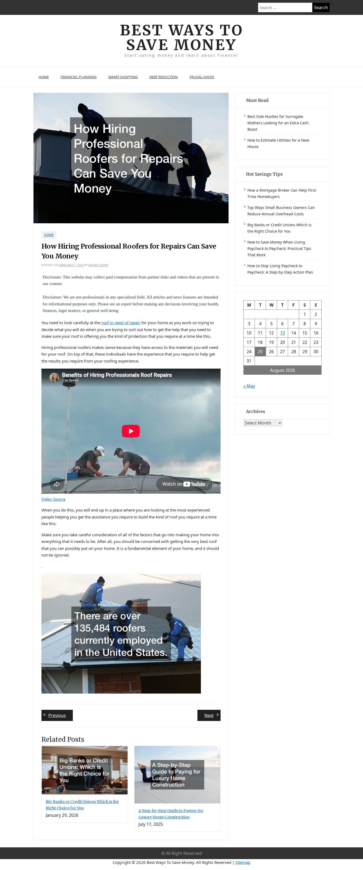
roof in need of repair (120, 322)
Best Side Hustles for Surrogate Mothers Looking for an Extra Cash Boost (278, 123)
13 (282, 333)
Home (44, 77)
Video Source (53, 499)
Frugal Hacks (201, 77)
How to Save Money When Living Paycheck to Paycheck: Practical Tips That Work (279, 248)
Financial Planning (78, 77)
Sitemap (242, 862)
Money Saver (98, 265)
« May (249, 386)
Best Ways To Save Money (181, 37)
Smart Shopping (123, 77)
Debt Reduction (163, 77)
